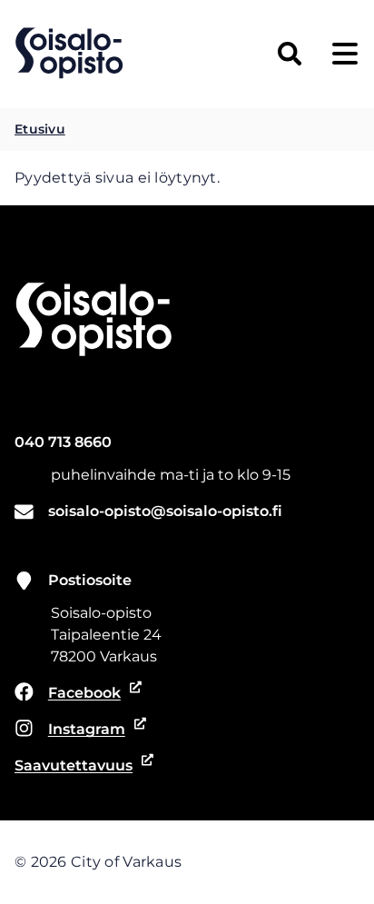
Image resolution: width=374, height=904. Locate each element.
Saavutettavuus (75, 767)
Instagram (75, 730)
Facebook (75, 694)
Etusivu (40, 129)
